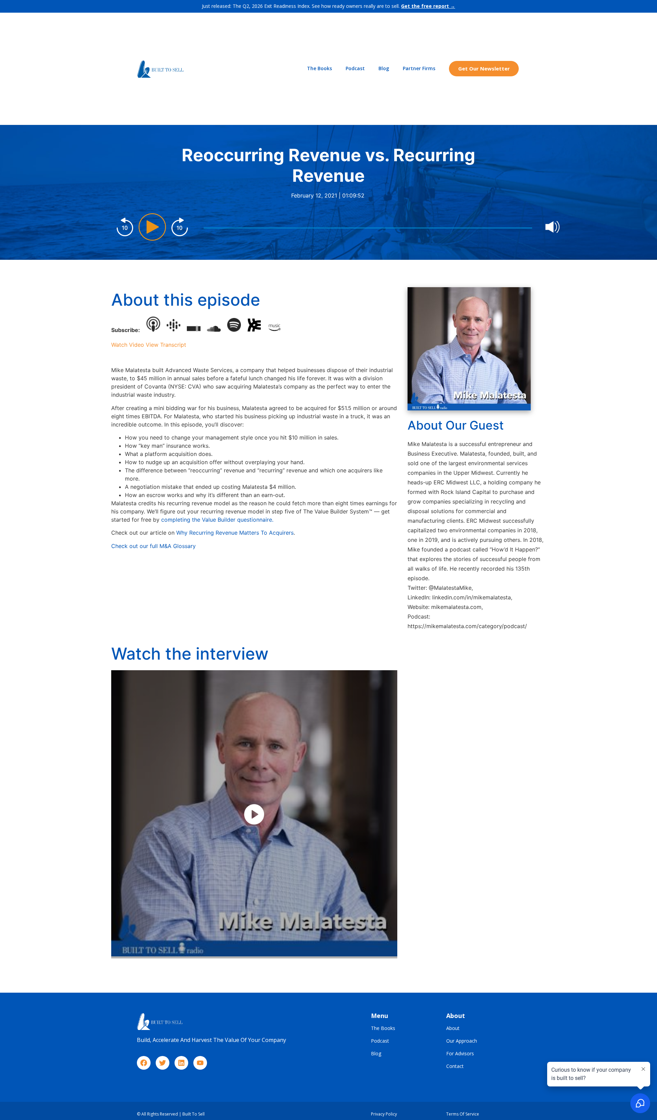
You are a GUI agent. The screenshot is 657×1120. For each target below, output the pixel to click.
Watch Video (127, 344)
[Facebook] (144, 1063)
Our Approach (461, 1041)
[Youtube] (200, 1063)
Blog (383, 68)
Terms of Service (462, 1114)
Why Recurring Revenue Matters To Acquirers (235, 532)
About (453, 1028)
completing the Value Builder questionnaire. (218, 519)
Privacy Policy (384, 1114)
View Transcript (166, 344)
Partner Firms (419, 68)
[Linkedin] (181, 1063)
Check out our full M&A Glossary (153, 546)
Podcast (355, 68)
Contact (455, 1066)
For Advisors (460, 1054)
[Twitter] (162, 1063)
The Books (319, 68)
